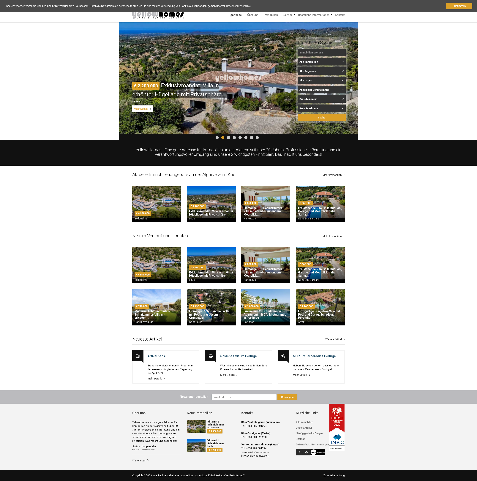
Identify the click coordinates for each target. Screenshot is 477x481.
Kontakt (340, 14)
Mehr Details (141, 108)
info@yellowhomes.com (255, 455)
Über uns (252, 14)
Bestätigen (287, 396)
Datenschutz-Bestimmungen (312, 444)
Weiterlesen (139, 460)
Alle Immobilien (304, 422)
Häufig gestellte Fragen (309, 433)
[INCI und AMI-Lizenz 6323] (337, 439)
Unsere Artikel (304, 427)
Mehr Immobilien (332, 174)
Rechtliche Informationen (313, 14)
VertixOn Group (235, 475)
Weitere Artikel (333, 339)
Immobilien (271, 14)
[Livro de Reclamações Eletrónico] (317, 452)
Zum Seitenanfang (334, 475)
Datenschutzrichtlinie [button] (238, 5)
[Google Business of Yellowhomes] (306, 452)
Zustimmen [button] (459, 5)
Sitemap (300, 438)
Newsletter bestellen (194, 396)
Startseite (236, 14)
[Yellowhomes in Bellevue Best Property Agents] (337, 417)
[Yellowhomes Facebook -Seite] (299, 452)
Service (288, 14)
